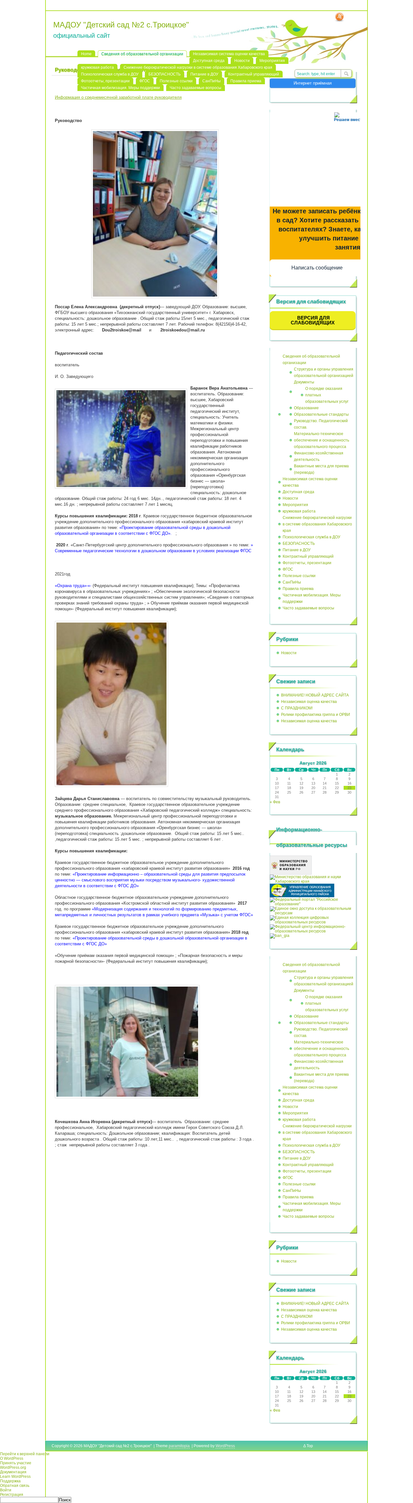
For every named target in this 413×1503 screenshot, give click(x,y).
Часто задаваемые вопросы (195, 88)
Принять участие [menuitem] (15, 1463)
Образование (306, 408)
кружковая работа (97, 67)
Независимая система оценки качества (229, 54)
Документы (304, 382)
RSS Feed (339, 17)
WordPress (225, 1446)
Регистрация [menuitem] (11, 1494)
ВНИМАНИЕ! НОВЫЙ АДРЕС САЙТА (315, 695)
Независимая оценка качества (309, 701)
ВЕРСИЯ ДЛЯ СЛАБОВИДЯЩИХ (313, 320)
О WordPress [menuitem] (11, 1458)
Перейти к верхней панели (24, 1454)
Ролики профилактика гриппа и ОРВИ (315, 714)
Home (86, 54)
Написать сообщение (317, 267)
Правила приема (245, 81)
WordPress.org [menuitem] (13, 1467)
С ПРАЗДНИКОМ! (297, 708)
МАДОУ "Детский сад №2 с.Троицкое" (121, 24)
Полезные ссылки (176, 81)
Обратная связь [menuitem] (14, 1485)
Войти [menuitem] (5, 1490)
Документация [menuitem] (13, 1472)
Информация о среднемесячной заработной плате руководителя (118, 97)
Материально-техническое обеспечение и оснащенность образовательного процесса (321, 440)
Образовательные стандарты (321, 414)
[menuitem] (206, 1500)
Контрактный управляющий (253, 74)
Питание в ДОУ (204, 74)
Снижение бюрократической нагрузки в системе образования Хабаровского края (198, 67)
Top (310, 1446)
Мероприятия (272, 60)
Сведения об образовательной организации (142, 54)
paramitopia (179, 1446)
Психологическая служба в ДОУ (110, 74)
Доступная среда (209, 60)
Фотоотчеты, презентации (105, 81)
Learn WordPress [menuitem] (15, 1476)
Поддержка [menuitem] (10, 1481)
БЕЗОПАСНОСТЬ (164, 74)
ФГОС (144, 81)
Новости (242, 60)
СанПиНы (211, 81)
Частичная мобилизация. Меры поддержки (120, 88)
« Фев (275, 802)
